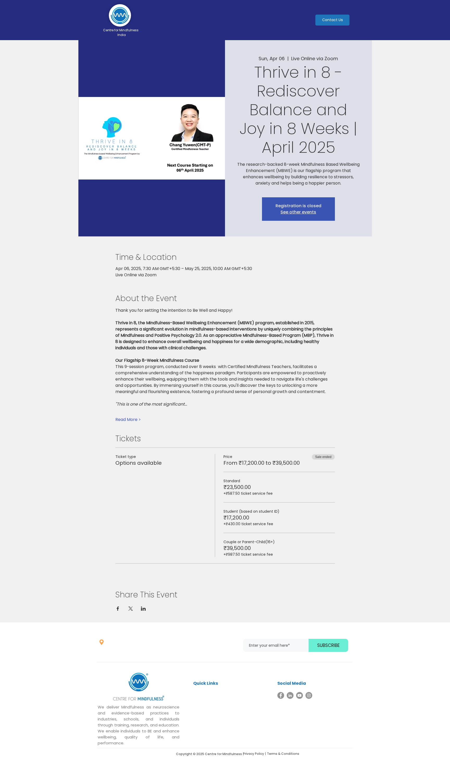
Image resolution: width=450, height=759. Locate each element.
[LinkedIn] (290, 695)
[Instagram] (308, 695)
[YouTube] (299, 695)
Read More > (128, 420)
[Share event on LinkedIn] (143, 609)
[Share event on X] (130, 609)
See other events (298, 212)
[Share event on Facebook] (117, 609)
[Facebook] (280, 695)
